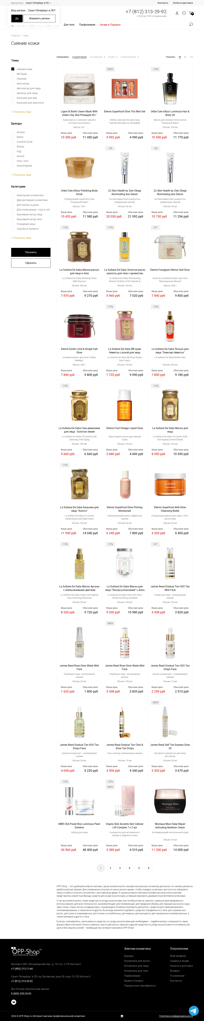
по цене (111, 57)
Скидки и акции (179, 960)
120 (191, 57)
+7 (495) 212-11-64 (22, 968)
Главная (15, 35)
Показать (31, 252)
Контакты (163, 3)
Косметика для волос (137, 960)
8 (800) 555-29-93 (21, 993)
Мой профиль (178, 955)
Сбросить (30, 262)
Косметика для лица (136, 965)
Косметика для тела (136, 970)
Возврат (175, 970)
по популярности (129, 57)
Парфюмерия (87, 24)
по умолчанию (79, 57)
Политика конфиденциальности (176, 1016)
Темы (26, 35)
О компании (177, 975)
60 (185, 57)
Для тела (69, 24)
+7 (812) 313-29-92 (146, 11)
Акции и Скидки (133, 980)
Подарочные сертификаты (140, 985)
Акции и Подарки (110, 24)
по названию (96, 57)
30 (180, 57)
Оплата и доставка (183, 3)
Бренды (128, 955)
